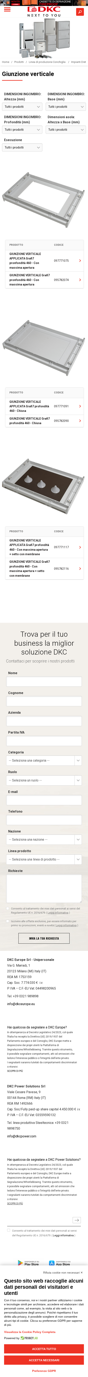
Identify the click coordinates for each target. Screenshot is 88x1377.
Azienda (14, 713)
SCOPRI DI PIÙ (15, 1071)
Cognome (15, 693)
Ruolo (12, 772)
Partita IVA (16, 732)
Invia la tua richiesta (44, 938)
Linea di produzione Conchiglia (47, 61)
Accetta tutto (44, 1349)
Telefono (15, 811)
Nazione (14, 831)
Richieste (15, 871)
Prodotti (19, 61)
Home (5, 61)
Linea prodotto (19, 851)
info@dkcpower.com (21, 1136)
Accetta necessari (44, 1360)
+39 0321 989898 (25, 996)
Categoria (16, 752)
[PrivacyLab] (28, 1338)
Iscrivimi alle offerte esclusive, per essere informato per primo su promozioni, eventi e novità (44, 923)
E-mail (13, 792)
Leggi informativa (58, 912)
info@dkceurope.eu (21, 1004)
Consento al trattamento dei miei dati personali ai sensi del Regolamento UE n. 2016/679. (45, 910)
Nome (12, 673)
